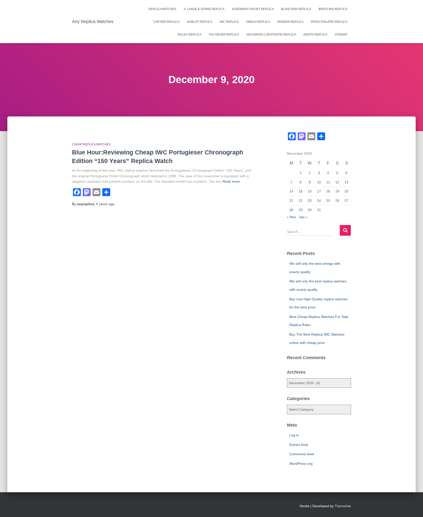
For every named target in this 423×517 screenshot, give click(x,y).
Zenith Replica (315, 34)
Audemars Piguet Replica (253, 9)
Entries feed (298, 445)
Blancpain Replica (296, 9)
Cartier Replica (166, 22)
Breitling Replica (332, 9)
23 (310, 200)
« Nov (291, 217)
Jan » (303, 217)
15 (301, 191)
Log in (294, 435)
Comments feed (301, 454)
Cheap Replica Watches (91, 144)
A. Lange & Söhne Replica (204, 9)
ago (105, 204)
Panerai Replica (290, 22)
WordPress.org (301, 464)
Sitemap (341, 34)
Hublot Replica (199, 22)
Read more (231, 181)
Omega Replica (258, 22)
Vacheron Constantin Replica (271, 34)
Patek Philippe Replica (329, 22)
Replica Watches (162, 9)
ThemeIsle (343, 506)
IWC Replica (229, 22)
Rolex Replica (189, 34)
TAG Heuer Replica (224, 34)
